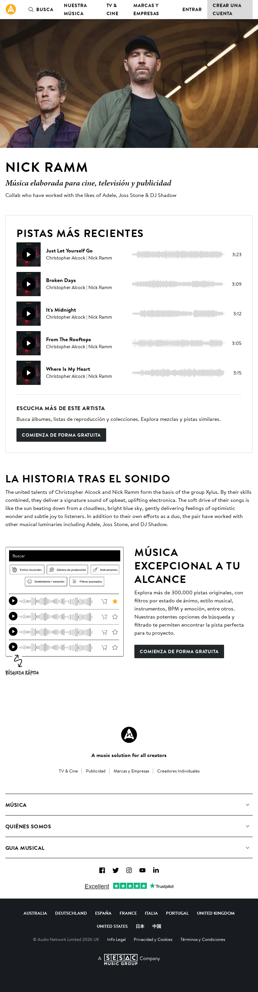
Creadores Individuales (178, 771)
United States (112, 926)
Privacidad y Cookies (153, 939)
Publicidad (95, 771)
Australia (35, 913)
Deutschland (71, 913)
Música (16, 804)
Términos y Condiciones (202, 939)
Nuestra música (75, 9)
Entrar (192, 9)
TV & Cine (112, 9)
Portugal (177, 913)
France (128, 913)
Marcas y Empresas (146, 9)
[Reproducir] (28, 254)
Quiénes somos (28, 826)
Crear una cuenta (227, 9)
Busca (44, 9)
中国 (157, 926)
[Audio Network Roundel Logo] (129, 735)
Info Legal (116, 939)
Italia (151, 913)
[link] (10, 9)
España (103, 913)
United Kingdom (215, 913)
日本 (140, 926)
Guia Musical (25, 847)
